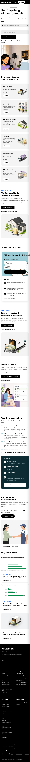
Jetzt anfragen (7, 325)
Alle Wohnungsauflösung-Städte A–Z (7, 727)
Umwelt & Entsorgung (21, 702)
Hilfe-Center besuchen (7, 651)
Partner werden (5, 704)
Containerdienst (20, 680)
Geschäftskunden (6, 706)
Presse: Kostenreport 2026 (7, 689)
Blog (3, 680)
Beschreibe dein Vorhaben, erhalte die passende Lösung (13, 41)
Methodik (4, 687)
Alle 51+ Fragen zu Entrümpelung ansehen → (13, 452)
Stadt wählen (9, 516)
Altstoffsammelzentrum (22, 682)
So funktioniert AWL (6, 380)
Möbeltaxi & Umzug (21, 684)
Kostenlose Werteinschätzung (9, 211)
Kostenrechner (5, 682)
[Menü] (27, 2)
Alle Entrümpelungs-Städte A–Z (7, 723)
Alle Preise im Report (6, 512)
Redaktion (4, 692)
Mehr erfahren (23, 510)
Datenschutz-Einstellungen (7, 664)
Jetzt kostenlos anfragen (10, 376)
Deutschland (19, 754)
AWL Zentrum (6, 2)
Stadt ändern (13, 7)
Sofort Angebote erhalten (8, 329)
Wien (3, 713)
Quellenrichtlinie (5, 695)
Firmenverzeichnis (6, 684)
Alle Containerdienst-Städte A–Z (7, 736)
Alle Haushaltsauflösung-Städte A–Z (7, 732)
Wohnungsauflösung (21, 675)
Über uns (4, 673)
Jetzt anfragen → (15, 485)
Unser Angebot (5, 675)
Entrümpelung (19, 673)
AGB (3, 660)
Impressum (4, 656)
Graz (3, 716)
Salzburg (4, 720)
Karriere (3, 678)
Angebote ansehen (8, 37)
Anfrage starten (7, 207)
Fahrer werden (5, 702)
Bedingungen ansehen (9, 298)
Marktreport (19, 704)
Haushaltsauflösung (21, 678)
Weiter (15, 272)
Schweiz (27, 754)
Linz (3, 718)
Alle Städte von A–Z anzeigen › (10, 546)
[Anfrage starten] (15, 57)
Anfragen (21, 2)
